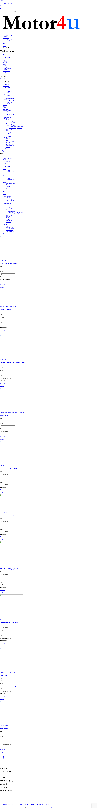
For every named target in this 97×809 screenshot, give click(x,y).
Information (6, 38)
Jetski (4, 65)
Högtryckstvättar (10, 114)
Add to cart (2, 284)
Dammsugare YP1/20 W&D (8, 469)
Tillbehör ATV (6, 71)
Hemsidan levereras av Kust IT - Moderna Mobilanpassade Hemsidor (32, 804)
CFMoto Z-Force (10, 90)
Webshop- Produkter (8, 35)
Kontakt (5, 43)
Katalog (2, 151)
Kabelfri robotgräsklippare (15, 128)
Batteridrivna (12, 121)
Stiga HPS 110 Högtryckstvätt (9, 569)
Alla (4, 54)
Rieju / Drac (9, 102)
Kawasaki (8, 96)
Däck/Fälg (8, 143)
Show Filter (3, 78)
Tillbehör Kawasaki (10, 138)
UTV (4, 58)
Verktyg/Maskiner (7, 67)
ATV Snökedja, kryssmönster (9, 622)
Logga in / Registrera (8, 3)
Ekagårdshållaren (5, 309)
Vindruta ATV (4, 415)
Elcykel (5, 62)
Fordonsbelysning (7, 115)
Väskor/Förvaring (10, 141)
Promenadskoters (7, 68)
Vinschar (8, 147)
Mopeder (5, 61)
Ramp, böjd (4, 675)
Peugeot (8, 103)
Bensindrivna (12, 122)
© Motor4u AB (11, 804)
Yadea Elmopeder (10, 101)
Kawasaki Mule (10, 91)
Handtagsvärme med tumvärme (10, 516)
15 (3, 763)
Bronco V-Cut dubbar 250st (8, 263)
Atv (4, 60)
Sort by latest (6, 160)
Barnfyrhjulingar (10, 98)
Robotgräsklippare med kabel (16, 126)
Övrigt (4, 72)
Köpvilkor (8, 40)
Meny (1, 0)
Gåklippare (8, 119)
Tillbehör (8, 130)
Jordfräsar (8, 136)
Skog (4, 64)
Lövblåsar (8, 133)
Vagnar (7, 140)
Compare (2, 287)
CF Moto (8, 95)
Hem (4, 34)
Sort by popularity (7, 158)
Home (4, 46)
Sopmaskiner (9, 134)
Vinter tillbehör (9, 144)
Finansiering (9, 39)
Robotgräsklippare (10, 125)
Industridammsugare (11, 111)
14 (3, 761)
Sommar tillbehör (10, 145)
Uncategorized (6, 57)
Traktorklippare (9, 129)
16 (3, 764)
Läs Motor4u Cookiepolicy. (47, 807)
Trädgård (5, 69)
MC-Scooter (6, 56)
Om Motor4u (6, 42)
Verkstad (5, 36)
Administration (3, 804)
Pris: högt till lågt (7, 161)
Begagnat (5, 109)
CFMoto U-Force (10, 92)
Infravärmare (9, 113)
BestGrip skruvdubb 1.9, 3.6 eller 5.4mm (12, 362)
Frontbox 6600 (4, 728)
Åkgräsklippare (9, 124)
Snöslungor (9, 132)
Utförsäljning (6, 86)
